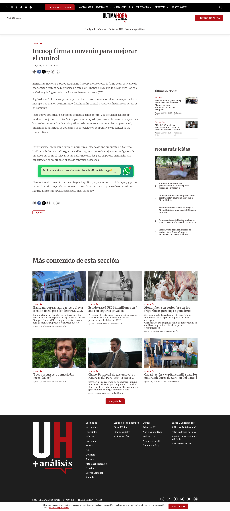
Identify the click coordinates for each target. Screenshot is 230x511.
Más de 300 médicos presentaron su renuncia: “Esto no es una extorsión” (167, 127)
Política (158, 98)
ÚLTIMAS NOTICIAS (59, 7)
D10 (131, 7)
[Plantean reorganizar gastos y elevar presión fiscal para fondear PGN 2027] (59, 286)
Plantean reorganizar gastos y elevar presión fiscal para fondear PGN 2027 (57, 309)
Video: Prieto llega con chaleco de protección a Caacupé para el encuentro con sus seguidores (175, 232)
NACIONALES (86, 7)
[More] (110, 7)
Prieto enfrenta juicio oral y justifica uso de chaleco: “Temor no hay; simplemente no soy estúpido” (168, 105)
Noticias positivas (135, 29)
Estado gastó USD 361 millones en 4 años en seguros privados (112, 309)
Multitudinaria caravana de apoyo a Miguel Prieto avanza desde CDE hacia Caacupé (177, 210)
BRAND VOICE (179, 7)
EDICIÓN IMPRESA (209, 18)
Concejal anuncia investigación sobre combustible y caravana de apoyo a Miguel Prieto (177, 198)
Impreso (39, 212)
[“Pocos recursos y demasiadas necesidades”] (59, 353)
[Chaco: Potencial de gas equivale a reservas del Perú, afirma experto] (115, 353)
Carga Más (115, 401)
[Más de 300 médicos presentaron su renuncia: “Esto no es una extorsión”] (192, 124)
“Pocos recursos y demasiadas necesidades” (53, 376)
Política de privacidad (59, 508)
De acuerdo (178, 506)
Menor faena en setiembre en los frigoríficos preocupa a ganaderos (167, 309)
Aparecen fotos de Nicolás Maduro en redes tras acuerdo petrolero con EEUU (177, 221)
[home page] (115, 18)
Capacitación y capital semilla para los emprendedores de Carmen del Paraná (170, 376)
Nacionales (160, 122)
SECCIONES (102, 7)
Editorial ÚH (116, 29)
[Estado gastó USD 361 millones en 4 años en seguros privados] (115, 286)
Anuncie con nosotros (126, 423)
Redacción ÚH (178, 114)
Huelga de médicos (95, 29)
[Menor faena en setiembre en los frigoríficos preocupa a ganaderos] (171, 286)
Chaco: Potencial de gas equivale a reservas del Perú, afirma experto (111, 376)
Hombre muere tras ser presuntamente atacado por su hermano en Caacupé (174, 185)
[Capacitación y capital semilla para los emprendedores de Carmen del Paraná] (171, 353)
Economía (37, 43)
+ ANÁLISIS (120, 7)
